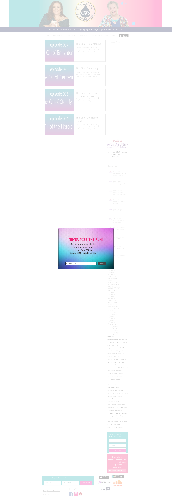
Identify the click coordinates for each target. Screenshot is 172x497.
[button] (111, 232)
